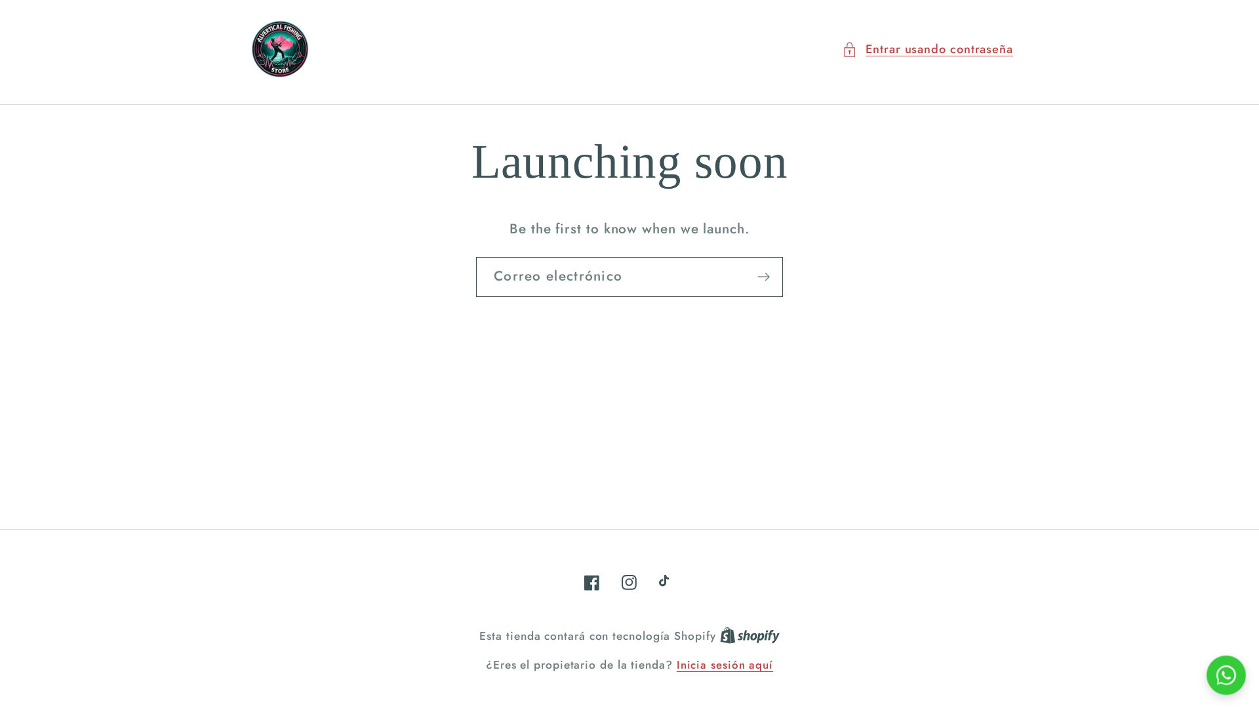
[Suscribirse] (763, 277)
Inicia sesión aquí (725, 665)
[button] (927, 49)
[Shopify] (750, 636)
